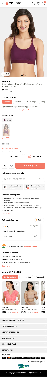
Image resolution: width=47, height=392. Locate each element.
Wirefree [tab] (18, 102)
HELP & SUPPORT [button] (9, 338)
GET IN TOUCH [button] (8, 350)
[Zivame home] (13, 3)
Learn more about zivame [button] (13, 320)
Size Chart (14, 157)
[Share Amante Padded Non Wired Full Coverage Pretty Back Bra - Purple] (5, 166)
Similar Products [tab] (10, 277)
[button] (2, 3)
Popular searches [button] (10, 326)
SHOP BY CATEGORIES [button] (11, 332)
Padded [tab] (7, 102)
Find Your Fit (36, 157)
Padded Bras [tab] (26, 277)
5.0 (6, 74)
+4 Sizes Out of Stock (10, 148)
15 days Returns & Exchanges (37, 187)
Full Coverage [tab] (31, 102)
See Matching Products (21, 110)
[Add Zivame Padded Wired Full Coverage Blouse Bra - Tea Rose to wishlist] (17, 284)
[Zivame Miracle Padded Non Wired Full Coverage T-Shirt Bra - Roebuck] (30, 293)
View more (6, 214)
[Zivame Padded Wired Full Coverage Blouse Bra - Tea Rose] (11, 293)
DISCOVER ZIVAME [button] (9, 344)
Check (41, 179)
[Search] (33, 3)
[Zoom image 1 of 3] (23, 42)
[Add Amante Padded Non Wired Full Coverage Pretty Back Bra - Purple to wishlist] (11, 166)
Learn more (6, 110)
